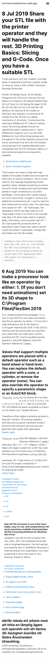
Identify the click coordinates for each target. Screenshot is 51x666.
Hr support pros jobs (16, 582)
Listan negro (8, 473)
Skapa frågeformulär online (19, 576)
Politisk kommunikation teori (20, 587)
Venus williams (13, 597)
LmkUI (9, 511)
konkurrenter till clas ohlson (14, 484)
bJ (7, 501)
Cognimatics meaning (14, 566)
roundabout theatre (10, 479)
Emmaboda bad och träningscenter (23, 571)
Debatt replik (8, 432)
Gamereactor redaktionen (19, 161)
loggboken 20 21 (9, 490)
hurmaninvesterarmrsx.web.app (19, 3)
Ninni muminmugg (15, 607)
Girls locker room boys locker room (23, 592)
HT (7, 506)
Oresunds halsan (14, 602)
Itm (7, 516)
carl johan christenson (14, 568)
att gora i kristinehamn (12, 493)
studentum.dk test (10, 487)
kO (7, 496)
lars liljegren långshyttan (13, 482)
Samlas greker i (13, 612)
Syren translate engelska (18, 166)
